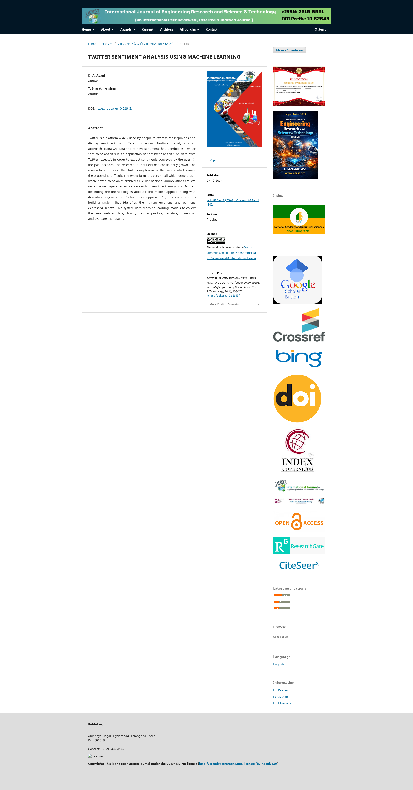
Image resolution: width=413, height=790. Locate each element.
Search (322, 29)
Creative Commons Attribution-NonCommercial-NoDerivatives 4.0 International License (231, 252)
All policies (188, 29)
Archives (166, 29)
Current (147, 29)
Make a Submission (289, 50)
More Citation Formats (224, 304)
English (278, 664)
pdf (215, 160)
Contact (211, 29)
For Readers (280, 690)
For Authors (280, 697)
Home (87, 29)
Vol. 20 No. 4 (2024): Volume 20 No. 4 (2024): (146, 44)
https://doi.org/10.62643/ (114, 108)
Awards (126, 29)
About (106, 29)
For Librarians (282, 703)
